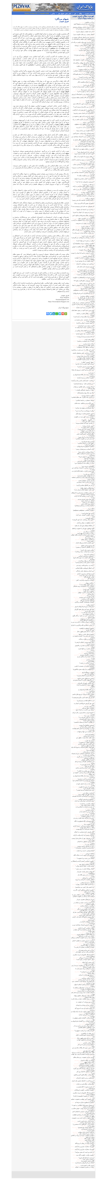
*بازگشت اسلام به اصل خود (84, 864)
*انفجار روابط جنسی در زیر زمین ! (83, 869)
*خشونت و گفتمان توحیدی (84, 655)
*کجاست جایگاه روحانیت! (84, 296)
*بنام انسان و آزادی (86, 653)
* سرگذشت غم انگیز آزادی (84, 620)
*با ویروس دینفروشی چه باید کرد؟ (83, 182)
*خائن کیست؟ (88, 692)
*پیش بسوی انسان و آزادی (84, 1122)
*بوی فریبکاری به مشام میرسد (83, 991)
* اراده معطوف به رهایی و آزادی (84, 523)
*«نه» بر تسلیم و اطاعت (85, 816)
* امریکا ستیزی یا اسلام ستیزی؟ (84, 676)
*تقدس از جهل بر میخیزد (85, 745)
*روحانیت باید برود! (86, 554)
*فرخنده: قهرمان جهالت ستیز (83, 794)
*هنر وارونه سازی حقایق (85, 545)
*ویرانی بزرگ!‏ (87, 595)
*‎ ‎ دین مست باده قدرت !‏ (85, 612)
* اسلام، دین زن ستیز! (85, 502)
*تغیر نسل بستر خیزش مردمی (83, 499)
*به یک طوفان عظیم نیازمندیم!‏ (83, 475)
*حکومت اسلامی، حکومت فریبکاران (83, 1090)
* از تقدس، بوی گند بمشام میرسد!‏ (83, 423)
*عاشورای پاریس (87, 734)
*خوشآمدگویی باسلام (86, 122)
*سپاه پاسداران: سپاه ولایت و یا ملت (83, 801)
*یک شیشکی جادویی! (86, 256)
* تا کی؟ (89, 688)
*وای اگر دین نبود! (87, 766)
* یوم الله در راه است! (85, 184)
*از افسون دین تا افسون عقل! (83, 218)
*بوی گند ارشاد (87, 1141)
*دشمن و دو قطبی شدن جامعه (83, 678)
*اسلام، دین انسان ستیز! (85, 500)
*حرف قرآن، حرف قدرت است (83, 1121)
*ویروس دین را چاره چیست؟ (83, 270)
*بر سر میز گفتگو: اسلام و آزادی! (84, 486)
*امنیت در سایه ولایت (86, 752)
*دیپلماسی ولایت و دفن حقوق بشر (83, 952)
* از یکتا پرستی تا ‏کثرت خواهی (83, 592)
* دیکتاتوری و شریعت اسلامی (83, 799)
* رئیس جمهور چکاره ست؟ (84, 584)
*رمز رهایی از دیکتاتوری (85, 1033)
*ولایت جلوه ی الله (86, 1138)
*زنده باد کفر (88, 578)
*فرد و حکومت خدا (86, 824)
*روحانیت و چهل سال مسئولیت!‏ (84, 347)
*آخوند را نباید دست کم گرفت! (83, 326)
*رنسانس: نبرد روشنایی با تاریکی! (83, 264)
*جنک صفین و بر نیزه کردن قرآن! (83, 308)
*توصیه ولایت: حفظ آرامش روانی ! (83, 866)
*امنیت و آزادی (88, 659)
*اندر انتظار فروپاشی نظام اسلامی (83, 568)
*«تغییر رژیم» (88, 541)
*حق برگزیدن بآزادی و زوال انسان (83, 543)
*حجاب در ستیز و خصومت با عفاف (83, 1167)
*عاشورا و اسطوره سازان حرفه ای (83, 1103)
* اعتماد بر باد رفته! (86, 460)
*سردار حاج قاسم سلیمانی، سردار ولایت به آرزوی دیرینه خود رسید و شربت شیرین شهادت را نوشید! (83, 304)
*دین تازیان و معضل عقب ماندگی (84, 571)
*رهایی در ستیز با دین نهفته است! (83, 241)
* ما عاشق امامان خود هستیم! (83, 1127)
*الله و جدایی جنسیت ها (85, 1161)
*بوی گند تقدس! (87, 100)
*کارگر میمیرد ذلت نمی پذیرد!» (83, 429)
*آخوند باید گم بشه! (86, 458)
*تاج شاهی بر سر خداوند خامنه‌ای (84, 1078)
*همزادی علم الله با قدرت (85, 815)
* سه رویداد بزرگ (87, 538)
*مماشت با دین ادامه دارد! (85, 48)
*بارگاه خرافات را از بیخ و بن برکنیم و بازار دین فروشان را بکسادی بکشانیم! (83, 195)
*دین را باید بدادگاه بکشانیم (84, 1063)
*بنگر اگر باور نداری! (86, 85)
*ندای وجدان (88, 594)
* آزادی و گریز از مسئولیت (84, 619)
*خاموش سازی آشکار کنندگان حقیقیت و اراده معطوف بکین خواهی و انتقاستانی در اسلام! (83, 39)
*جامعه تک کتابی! (87, 741)
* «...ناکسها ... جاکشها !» (85, 420)
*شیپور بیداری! (88, 52)
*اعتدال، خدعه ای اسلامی (85, 882)
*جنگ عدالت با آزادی (86, 1043)
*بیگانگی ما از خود (86, 674)
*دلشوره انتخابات (87, 1024)
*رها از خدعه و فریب (86, 344)
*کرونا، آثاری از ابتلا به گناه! (84, 283)
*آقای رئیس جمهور (86, 1062)
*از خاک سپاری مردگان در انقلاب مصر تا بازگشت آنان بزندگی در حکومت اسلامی (83, 896)
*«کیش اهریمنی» (87, 518)
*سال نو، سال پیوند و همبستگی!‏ (84, 393)
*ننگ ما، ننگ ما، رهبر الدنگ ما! (83, 298)
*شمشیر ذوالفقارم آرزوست (84, 725)
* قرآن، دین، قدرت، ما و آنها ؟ (83, 936)
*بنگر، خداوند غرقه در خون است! (84, 960)
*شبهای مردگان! (87, 198)
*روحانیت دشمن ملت (86, 1159)
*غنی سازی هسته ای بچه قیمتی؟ (84, 790)
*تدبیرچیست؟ (88, 652)
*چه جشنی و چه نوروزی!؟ (84, 163)
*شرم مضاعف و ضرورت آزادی (83, 573)
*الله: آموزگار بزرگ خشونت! (84, 250)
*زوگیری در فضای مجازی (84, 906)
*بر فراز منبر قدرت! (86, 474)
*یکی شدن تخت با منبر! (85, 236)
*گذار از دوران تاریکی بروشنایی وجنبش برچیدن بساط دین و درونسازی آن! (83, 28)
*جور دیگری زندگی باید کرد (84, 727)
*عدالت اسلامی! (87, 810)
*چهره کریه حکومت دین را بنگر (83, 909)
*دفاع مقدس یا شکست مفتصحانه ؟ (83, 848)
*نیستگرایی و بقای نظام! (85, 539)
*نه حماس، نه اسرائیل (85, 878)
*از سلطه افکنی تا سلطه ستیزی (83, 934)
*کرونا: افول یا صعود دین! (84, 273)
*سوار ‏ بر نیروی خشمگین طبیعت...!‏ (83, 390)
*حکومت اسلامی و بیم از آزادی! (84, 378)
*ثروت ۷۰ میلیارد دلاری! (85, 226)
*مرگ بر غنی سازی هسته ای (83, 950)
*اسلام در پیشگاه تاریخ (85, 672)
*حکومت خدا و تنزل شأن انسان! (83, 356)
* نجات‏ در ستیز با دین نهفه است (83, 533)
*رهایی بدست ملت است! (85, 550)
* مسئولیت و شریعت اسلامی (83, 556)
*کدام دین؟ (89, 406)
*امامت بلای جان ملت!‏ (85, 421)
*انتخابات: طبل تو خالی (85, 708)
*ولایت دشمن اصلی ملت (85, 805)
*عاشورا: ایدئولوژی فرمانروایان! (84, 447)
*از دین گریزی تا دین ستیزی (84, 597)
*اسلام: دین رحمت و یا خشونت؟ (84, 859)
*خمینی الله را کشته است (85, 1165)
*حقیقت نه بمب (87, 853)
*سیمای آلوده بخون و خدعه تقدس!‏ (83, 364)
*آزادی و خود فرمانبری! (85, 441)
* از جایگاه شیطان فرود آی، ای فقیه (83, 526)
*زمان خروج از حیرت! (85, 170)
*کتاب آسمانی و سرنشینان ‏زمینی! (83, 449)
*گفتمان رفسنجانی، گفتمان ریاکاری (83, 602)
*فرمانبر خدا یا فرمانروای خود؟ (83, 152)
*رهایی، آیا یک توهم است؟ (84, 764)
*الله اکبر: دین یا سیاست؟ (85, 972)
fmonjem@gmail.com (62, 299)
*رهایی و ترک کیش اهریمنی (84, 719)
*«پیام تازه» (88, 373)
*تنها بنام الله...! (88, 251)
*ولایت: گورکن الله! (86, 577)
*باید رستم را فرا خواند (85, 962)
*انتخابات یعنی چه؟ (86, 715)
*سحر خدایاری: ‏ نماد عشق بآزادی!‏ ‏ (83, 334)
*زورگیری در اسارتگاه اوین (84, 910)
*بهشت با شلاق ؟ (87, 893)
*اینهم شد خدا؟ (87, 750)
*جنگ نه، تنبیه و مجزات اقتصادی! (84, 360)
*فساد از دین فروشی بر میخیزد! (84, 341)
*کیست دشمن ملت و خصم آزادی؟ (83, 563)
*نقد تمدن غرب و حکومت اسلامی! (83, 439)
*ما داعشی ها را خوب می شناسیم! (83, 887)
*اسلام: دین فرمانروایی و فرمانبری (83, 1163)
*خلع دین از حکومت (86, 964)
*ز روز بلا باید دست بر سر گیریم (83, 756)
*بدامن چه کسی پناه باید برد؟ (84, 717)
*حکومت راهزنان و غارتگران (84, 1065)
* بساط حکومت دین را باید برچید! (84, 131)
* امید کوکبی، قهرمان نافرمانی (83, 683)
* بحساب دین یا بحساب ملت (84, 1134)
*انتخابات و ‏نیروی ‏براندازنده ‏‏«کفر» (83, 580)
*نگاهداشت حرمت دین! (85, 466)
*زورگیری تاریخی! (86, 444)
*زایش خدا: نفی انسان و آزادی (83, 979)
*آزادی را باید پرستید (86, 736)
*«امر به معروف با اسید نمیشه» (83, 846)
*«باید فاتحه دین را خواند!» (84, 430)
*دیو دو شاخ (88, 920)
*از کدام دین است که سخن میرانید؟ (83, 1152)
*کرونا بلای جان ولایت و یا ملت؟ (84, 275)
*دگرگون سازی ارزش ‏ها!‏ (84, 600)
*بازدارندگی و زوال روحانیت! (84, 561)
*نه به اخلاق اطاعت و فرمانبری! (84, 701)
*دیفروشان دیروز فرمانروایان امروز (83, 607)
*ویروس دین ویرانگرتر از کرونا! (83, 271)
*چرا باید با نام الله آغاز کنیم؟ (84, 1158)
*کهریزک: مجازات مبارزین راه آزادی (83, 1147)
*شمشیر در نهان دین (86, 793)
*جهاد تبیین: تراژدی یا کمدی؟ (84, 77)
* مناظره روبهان (87, 583)
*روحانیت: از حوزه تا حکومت (83, 787)
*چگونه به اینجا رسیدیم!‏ (85, 395)
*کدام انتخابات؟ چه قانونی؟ (84, 1067)
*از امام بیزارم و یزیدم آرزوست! (84, 337)
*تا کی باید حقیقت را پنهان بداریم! (84, 32)
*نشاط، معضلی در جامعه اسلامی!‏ (83, 401)
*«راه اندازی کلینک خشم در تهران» (83, 885)
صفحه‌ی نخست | (88, 13)
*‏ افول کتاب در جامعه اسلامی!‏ (83, 443)
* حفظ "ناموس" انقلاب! (85, 362)
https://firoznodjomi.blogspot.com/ (58, 301)
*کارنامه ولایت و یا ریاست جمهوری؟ (83, 1031)
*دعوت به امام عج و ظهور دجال (84, 632)
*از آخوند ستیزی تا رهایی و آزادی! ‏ (83, 323)
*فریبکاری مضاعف (86, 758)
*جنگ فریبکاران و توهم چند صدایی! (83, 408)
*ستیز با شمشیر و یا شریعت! (83, 143)
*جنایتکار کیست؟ (87, 844)
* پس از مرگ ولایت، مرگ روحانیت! (83, 552)
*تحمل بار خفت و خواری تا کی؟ (84, 92)
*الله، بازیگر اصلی (86, 1140)
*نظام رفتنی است (86, 339)
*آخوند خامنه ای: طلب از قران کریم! (83, 154)
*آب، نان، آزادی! (87, 53)
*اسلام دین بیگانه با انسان (85, 945)
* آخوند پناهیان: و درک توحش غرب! (83, 261)
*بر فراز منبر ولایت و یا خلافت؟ (83, 771)
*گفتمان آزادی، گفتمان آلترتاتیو (83, 461)
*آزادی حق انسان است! (85, 513)
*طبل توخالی (88, 973)
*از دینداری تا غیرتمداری (85, 1129)
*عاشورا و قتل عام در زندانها (84, 634)
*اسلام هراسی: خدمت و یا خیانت (84, 851)
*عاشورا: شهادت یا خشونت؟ (84, 742)
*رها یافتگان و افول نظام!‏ (84, 488)
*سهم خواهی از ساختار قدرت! (83, 144)
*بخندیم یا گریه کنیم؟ (86, 720)
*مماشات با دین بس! (86, 944)
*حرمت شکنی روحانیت (85, 978)
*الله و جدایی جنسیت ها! (85, 90)
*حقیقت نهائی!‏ (87, 605)
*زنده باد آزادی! (87, 58)
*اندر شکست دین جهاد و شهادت (84, 732)
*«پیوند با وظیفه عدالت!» (84, 192)
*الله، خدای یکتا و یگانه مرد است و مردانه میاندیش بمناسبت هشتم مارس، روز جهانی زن (83, 1054)
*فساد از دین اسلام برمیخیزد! (84, 69)
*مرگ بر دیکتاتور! (87, 22)
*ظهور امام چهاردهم (86, 1051)
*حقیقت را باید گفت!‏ (86, 591)
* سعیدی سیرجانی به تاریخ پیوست (83, 829)
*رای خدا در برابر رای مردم (84, 575)
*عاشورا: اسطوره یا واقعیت (84, 628)
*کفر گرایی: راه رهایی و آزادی (83, 744)
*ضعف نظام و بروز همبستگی (83, 345)
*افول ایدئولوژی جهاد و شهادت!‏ (83, 358)
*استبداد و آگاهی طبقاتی (85, 760)
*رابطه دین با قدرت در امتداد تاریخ (83, 710)
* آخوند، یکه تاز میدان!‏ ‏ (85, 426)
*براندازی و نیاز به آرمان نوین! (83, 437)
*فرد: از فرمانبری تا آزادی (84, 432)
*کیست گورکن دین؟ (86, 788)
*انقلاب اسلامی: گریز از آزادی (83, 928)
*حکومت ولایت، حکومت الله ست (84, 1155)
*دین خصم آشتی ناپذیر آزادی (84, 915)
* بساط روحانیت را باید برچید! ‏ (83, 452)
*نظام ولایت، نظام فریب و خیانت (84, 1084)
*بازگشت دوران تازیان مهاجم (83, 1132)
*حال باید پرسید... (87, 933)
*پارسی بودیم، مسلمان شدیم (83, 480)
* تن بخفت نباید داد (86, 706)
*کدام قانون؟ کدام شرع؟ (84, 288)
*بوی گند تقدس (87, 630)
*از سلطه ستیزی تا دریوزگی (84, 958)
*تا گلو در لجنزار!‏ (87, 368)
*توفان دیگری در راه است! (84, 803)
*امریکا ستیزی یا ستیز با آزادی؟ (83, 366)
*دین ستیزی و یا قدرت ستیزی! (83, 779)
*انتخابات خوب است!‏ (86, 589)
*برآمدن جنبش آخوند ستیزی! (84, 50)
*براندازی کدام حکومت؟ (85, 427)
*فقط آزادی (88, 661)
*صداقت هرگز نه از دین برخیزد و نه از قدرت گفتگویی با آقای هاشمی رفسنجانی (84, 1027)
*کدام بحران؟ (88, 1130)
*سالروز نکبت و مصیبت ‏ (85, 599)
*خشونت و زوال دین (86, 531)
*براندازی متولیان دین (85, 614)
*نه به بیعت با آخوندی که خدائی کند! (83, 146)
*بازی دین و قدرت (86, 907)
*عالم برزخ (89, 508)
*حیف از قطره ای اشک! (85, 228)
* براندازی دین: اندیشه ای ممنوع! (84, 210)
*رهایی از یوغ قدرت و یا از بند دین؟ (83, 411)
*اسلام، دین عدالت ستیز (85, 504)
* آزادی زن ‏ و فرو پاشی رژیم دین (84, 566)
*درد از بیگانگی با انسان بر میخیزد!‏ (83, 547)
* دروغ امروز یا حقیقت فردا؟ (83, 456)
